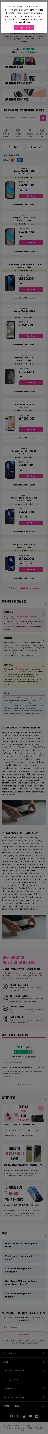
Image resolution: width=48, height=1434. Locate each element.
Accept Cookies (24, 27)
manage (28, 19)
